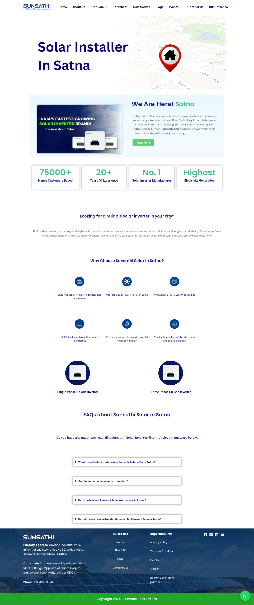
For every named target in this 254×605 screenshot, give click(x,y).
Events (173, 7)
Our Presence (218, 7)
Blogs (159, 7)
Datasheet (120, 7)
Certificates (141, 7)
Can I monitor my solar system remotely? (103, 481)
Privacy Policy (158, 542)
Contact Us (195, 7)
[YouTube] (222, 535)
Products (97, 7)
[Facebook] (205, 535)
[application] (105, 7)
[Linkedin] (217, 535)
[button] (127, 462)
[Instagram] (211, 535)
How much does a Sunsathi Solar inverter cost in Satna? (112, 500)
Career (154, 569)
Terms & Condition (162, 551)
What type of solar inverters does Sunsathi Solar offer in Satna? (117, 462)
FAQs (120, 559)
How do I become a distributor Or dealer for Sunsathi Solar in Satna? (119, 519)
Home (63, 7)
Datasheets (120, 567)
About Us (78, 7)
